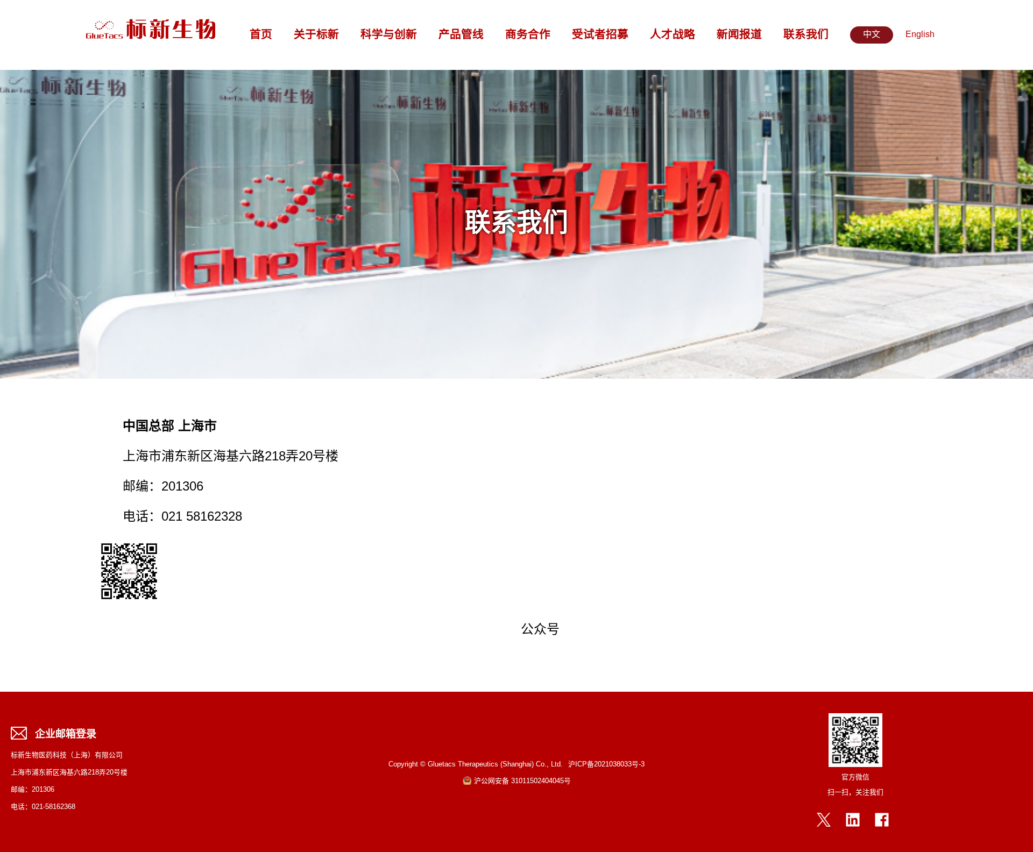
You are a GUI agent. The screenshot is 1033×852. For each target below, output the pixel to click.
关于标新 (316, 35)
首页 (261, 35)
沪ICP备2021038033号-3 (606, 764)
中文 (871, 34)
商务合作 (527, 35)
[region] (516, 224)
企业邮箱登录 (65, 734)
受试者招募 (600, 35)
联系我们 (806, 35)
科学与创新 (388, 35)
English (920, 34)
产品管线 (461, 35)
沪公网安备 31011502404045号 (522, 781)
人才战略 (672, 35)
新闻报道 (739, 35)
